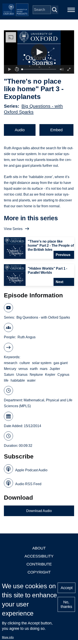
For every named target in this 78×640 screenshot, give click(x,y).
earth (34, 369)
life (6, 380)
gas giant (61, 363)
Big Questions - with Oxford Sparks (43, 317)
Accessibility (39, 556)
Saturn (9, 374)
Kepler (50, 374)
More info (8, 637)
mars (43, 369)
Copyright (39, 572)
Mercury (10, 369)
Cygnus (63, 374)
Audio (20, 130)
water (31, 380)
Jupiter (55, 369)
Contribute (39, 564)
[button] (39, 52)
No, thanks (66, 604)
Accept (67, 588)
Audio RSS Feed (28, 484)
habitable (18, 380)
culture (25, 363)
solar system (41, 363)
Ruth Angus (27, 337)
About (39, 548)
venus (23, 369)
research (10, 363)
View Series (13, 229)
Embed (56, 130)
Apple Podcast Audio (31, 470)
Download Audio (39, 511)
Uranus (22, 374)
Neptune (36, 374)
